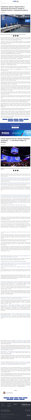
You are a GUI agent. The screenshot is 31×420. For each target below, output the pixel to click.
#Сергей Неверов (26, 119)
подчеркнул (14, 52)
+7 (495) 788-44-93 (25, 404)
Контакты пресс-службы (9, 406)
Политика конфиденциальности (4, 416)
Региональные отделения (15, 404)
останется (13, 91)
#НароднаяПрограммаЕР (10, 399)
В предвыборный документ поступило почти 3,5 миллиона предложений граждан (12, 261)
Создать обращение (15, 127)
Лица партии (9, 403)
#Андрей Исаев (4, 119)
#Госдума (21, 119)
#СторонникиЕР (16, 399)
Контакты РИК (3, 405)
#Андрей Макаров (10, 119)
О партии (2, 403)
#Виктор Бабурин (16, 119)
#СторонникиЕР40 (22, 399)
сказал (9, 43)
